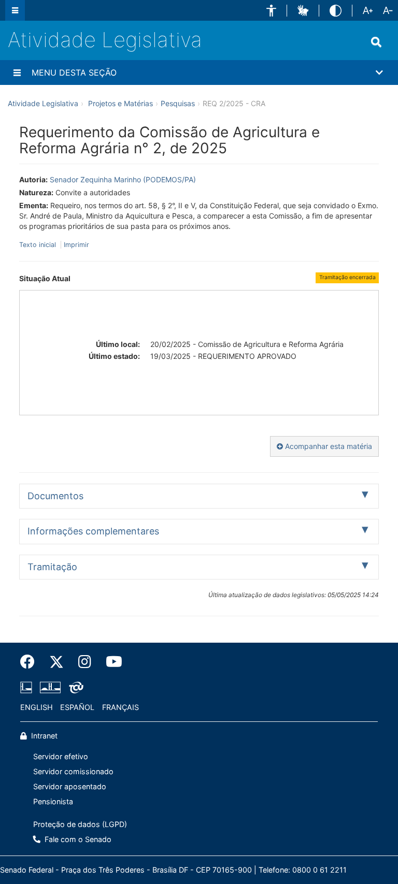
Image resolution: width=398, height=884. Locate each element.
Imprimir (76, 245)
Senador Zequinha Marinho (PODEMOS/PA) (123, 179)
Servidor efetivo (60, 756)
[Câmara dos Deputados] (28, 687)
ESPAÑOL (77, 707)
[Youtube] (110, 662)
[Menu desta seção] (17, 72)
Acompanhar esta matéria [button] (327, 446)
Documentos (55, 495)
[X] (56, 662)
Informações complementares (93, 531)
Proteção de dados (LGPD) (80, 824)
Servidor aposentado (69, 786)
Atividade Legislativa (105, 39)
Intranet (43, 735)
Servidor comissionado (73, 771)
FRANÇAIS (120, 707)
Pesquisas (178, 103)
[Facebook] (31, 662)
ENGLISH (36, 707)
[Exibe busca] (376, 42)
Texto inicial (38, 245)
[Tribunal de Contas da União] (74, 687)
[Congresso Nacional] (50, 687)
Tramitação (52, 566)
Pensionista (53, 801)
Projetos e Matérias (120, 103)
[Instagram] (84, 662)
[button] (271, 11)
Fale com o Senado (76, 839)
